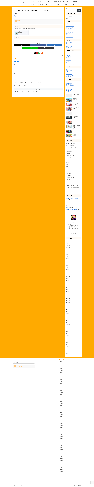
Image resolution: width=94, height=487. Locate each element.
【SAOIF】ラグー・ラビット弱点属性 (72, 198)
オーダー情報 (68, 69)
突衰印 (67, 166)
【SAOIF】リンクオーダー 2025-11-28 (72, 185)
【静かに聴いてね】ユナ (70, 177)
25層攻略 (15, 16)
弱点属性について (69, 83)
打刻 (67, 164)
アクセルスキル (68, 57)
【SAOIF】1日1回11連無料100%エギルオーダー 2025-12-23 (73, 188)
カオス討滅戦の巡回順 (69, 88)
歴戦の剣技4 (68, 162)
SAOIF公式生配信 (69, 29)
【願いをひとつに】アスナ (70, 168)
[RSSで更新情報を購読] (42, 53)
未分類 (16, 13)
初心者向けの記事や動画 (70, 26)
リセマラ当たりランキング (70, 27)
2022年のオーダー (69, 74)
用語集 (67, 34)
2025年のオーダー (69, 70)
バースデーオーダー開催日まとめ (71, 75)
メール (15, 76)
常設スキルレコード (69, 76)
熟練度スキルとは (69, 43)
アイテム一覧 (68, 33)
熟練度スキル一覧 (69, 46)
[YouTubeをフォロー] (37, 53)
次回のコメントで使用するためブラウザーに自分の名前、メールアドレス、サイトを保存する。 (29, 82)
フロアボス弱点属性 (69, 84)
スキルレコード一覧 (69, 42)
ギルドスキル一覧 (69, 47)
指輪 (66, 62)
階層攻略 (15, 15)
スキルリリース (68, 63)
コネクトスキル (68, 56)
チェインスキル (68, 60)
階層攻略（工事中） (69, 28)
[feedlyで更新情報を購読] (39, 53)
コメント (15, 64)
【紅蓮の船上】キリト (69, 151)
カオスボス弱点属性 (69, 90)
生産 (27, 28)
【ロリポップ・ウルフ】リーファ (71, 153)
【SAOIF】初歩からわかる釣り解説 (71, 204)
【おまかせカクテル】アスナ (70, 173)
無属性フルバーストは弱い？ (70, 145)
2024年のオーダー (69, 71)
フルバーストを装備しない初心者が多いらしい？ (73, 148)
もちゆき (73, 220)
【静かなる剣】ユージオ (70, 157)
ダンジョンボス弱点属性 (70, 85)
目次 (19, 20)
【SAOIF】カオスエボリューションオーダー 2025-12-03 (73, 183)
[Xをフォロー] (35, 53)
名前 (15, 73)
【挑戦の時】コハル (69, 179)
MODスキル (68, 55)
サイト (15, 79)
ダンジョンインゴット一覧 (70, 32)
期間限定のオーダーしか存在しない (71, 143)
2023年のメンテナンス (69, 37)
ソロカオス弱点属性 (69, 89)
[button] (46, 48)
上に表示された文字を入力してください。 (20, 85)
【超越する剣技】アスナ (70, 155)
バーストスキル (68, 52)
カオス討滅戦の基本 (69, 86)
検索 (66, 8)
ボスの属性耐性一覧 (69, 91)
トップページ (68, 23)
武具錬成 (67, 61)
